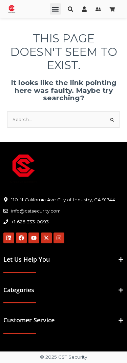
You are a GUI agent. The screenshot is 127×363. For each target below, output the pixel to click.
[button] (55, 9)
